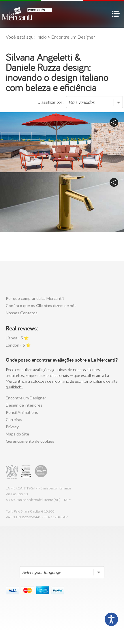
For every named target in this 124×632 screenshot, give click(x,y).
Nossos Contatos (21, 312)
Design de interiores (24, 405)
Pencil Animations (22, 412)
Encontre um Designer (26, 397)
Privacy (12, 426)
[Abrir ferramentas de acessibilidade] (111, 619)
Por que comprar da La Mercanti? (35, 298)
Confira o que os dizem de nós (41, 305)
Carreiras (14, 419)
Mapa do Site (17, 433)
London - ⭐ (18, 345)
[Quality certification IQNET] (41, 472)
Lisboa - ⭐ (17, 337)
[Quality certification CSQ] (26, 472)
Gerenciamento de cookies (30, 441)
